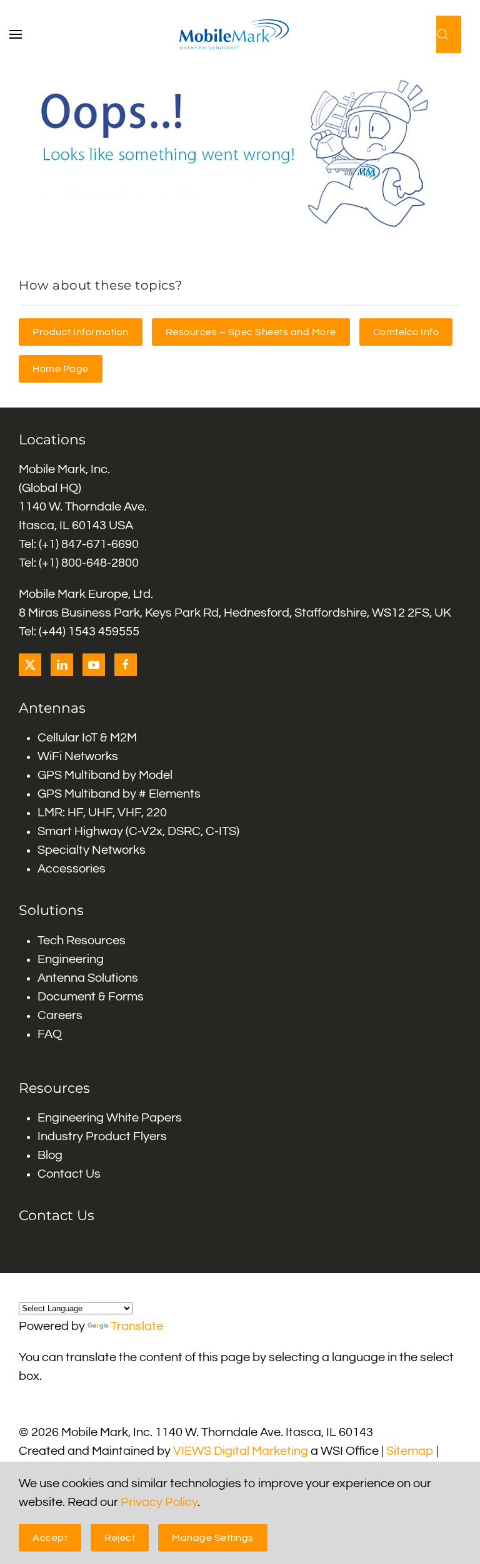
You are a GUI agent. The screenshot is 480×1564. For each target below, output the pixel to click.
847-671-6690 (100, 544)
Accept (50, 1538)
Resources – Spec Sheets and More (251, 332)
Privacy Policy (159, 1502)
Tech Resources (82, 940)
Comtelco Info (406, 332)
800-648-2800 (100, 563)
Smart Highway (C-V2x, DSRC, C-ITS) (138, 831)
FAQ (50, 1034)
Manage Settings (213, 1538)
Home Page (60, 369)
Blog (50, 1155)
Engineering (71, 959)
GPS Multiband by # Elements (119, 794)
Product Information (80, 332)
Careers (60, 1015)
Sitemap (410, 1451)
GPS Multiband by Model (105, 775)
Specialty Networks (92, 850)
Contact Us (69, 1174)
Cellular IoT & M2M (87, 737)
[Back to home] (240, 34)
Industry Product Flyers (102, 1136)
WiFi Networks (78, 756)
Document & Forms (91, 996)
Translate (137, 1326)
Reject (119, 1538)
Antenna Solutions (88, 978)
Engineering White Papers (110, 1118)
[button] (21, 34)
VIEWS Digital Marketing (240, 1451)
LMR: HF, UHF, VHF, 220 (102, 812)
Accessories (72, 869)
